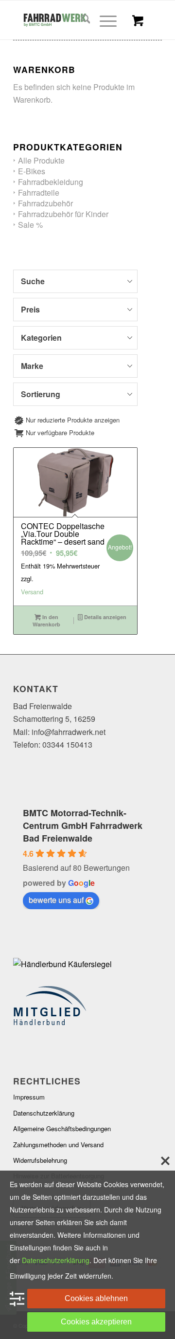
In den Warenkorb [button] (46, 620)
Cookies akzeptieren (96, 1322)
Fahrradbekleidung (50, 181)
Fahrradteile (38, 192)
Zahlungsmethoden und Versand (58, 1144)
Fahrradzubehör (45, 203)
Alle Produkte (41, 160)
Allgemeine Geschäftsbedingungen (62, 1128)
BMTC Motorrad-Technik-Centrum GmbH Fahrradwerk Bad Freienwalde (82, 825)
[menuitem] (80, 19)
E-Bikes (31, 171)
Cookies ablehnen (96, 1298)
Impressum (29, 1096)
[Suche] (80, 19)
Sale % (30, 224)
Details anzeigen (104, 617)
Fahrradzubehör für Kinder (63, 214)
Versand (32, 591)
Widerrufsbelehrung (40, 1160)
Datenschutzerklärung (43, 1113)
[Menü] (103, 19)
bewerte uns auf (56, 899)
